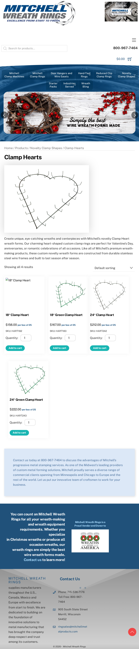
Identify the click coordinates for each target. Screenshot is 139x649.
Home (8, 148)
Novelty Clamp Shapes (46, 148)
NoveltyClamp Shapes (126, 75)
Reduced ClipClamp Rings (104, 75)
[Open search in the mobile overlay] (34, 48)
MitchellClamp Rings (37, 75)
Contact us (33, 560)
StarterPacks (53, 85)
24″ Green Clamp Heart (26, 399)
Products (21, 148)
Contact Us (70, 579)
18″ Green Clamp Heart (66, 315)
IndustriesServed (69, 85)
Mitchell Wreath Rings (27, 580)
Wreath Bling (85, 85)
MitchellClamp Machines (14, 75)
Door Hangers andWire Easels (61, 75)
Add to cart (15, 348)
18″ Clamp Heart (17, 315)
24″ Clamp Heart (102, 315)
